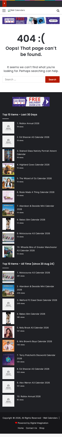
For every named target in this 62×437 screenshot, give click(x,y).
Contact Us (31, 428)
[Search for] (58, 11)
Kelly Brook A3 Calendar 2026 (34, 327)
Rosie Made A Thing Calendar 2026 (36, 192)
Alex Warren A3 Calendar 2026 (34, 382)
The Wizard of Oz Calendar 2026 (35, 178)
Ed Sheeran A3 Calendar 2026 (34, 137)
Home (21, 428)
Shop (41, 428)
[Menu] (4, 11)
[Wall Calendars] (16, 10)
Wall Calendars (50, 418)
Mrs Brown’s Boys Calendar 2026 (35, 341)
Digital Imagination (39, 423)
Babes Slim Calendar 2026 (32, 219)
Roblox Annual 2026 (29, 123)
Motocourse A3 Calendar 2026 (34, 233)
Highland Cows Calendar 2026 (34, 164)
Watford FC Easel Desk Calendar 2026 (38, 300)
